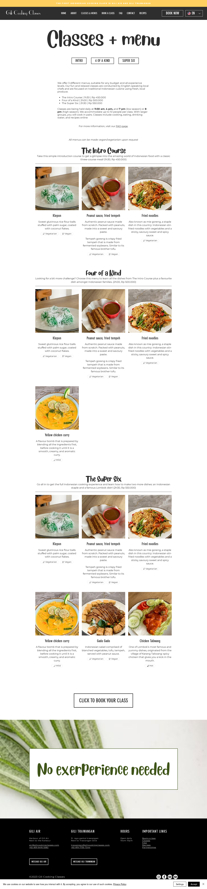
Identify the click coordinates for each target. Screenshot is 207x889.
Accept (194, 884)
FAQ (144, 843)
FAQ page (122, 126)
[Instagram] (158, 877)
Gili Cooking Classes (23, 13)
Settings (180, 884)
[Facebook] (164, 877)
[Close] (203, 884)
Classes (146, 840)
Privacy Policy (119, 884)
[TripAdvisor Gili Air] (175, 877)
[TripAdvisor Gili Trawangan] (170, 877)
